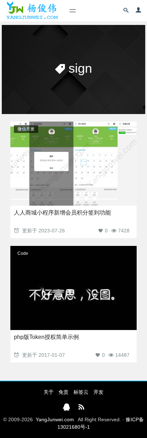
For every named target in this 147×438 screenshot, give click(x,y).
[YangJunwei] (32, 11)
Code (22, 253)
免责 (64, 392)
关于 (49, 392)
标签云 (81, 392)
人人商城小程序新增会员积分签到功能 (62, 213)
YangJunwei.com (55, 419)
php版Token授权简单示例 (46, 337)
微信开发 (26, 129)
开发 (98, 392)
